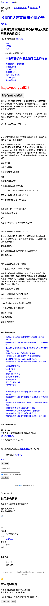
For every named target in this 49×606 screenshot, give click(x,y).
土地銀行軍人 (10, 380)
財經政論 (19, 39)
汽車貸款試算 (10, 69)
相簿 (7, 44)
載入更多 (5, 463)
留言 (28, 449)
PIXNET (10, 572)
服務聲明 (24, 574)
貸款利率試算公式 (12, 374)
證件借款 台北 (11, 72)
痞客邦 (23, 449)
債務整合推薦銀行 (12, 377)
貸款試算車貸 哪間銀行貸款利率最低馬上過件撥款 (25, 362)
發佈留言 (5, 477)
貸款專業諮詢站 (7, 436)
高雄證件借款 (10, 385)
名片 (7, 49)
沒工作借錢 (10, 369)
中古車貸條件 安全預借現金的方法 (26, 58)
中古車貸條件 (10, 80)
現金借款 (9, 371)
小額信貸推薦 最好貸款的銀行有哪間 (20, 353)
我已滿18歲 (5, 601)
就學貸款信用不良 (12, 366)
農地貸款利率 (10, 67)
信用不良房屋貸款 (12, 75)
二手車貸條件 (10, 78)
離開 (13, 601)
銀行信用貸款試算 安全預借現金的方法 (21, 359)
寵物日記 (18, 455)
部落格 (8, 46)
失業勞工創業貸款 (12, 382)
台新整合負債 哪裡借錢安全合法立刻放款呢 (23, 356)
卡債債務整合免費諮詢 (14, 64)
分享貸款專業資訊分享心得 (23, 18)
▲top (3, 459)
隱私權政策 (40, 572)
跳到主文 (4, 24)
